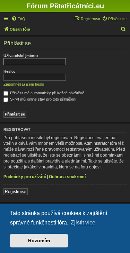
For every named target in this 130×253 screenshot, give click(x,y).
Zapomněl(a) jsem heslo (23, 84)
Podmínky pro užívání (24, 176)
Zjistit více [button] (83, 223)
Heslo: (9, 71)
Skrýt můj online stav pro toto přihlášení (42, 99)
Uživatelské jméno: (20, 56)
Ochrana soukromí (67, 176)
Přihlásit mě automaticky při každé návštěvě (46, 93)
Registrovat (15, 191)
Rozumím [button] (39, 240)
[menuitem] (18, 19)
